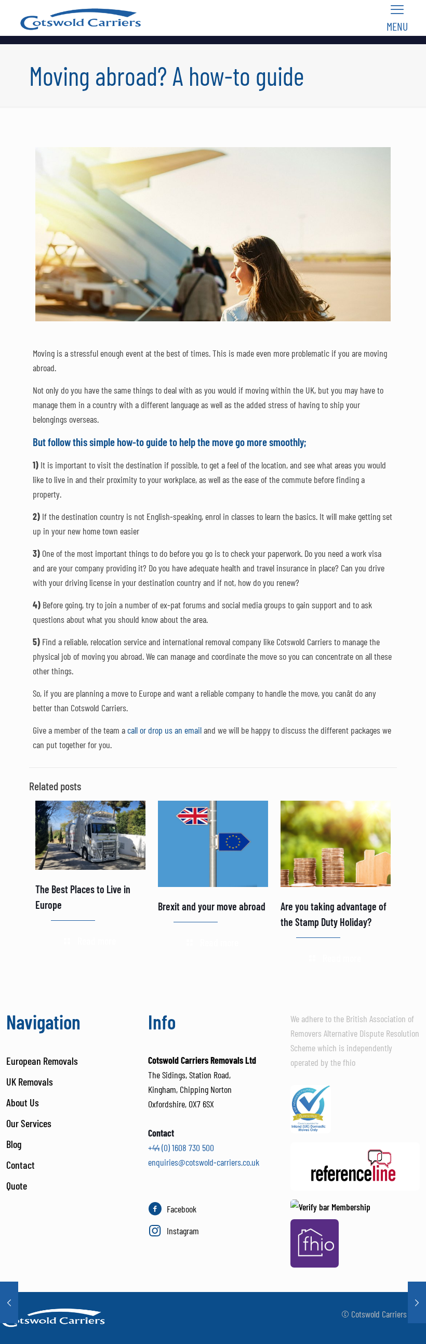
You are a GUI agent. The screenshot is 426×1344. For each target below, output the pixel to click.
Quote (16, 1185)
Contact (20, 1164)
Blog (13, 1144)
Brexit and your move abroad (211, 906)
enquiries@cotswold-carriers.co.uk (203, 1162)
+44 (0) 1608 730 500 (181, 1147)
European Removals (42, 1060)
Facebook (181, 1209)
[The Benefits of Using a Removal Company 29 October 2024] (9, 1302)
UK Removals (29, 1081)
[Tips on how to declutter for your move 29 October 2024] (417, 1302)
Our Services (28, 1123)
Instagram (183, 1230)
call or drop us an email (164, 730)
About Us (22, 1102)
